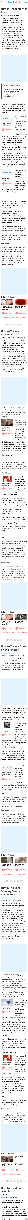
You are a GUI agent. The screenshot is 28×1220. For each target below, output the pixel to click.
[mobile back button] (2, 2)
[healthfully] (14, 2)
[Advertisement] (14, 68)
